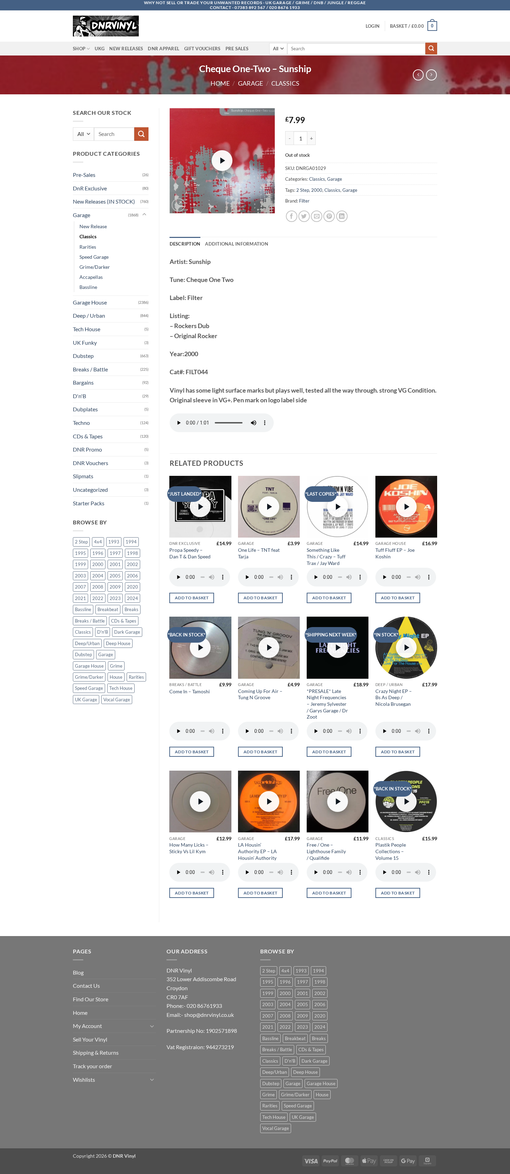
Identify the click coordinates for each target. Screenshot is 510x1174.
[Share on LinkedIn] (342, 216)
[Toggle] (144, 215)
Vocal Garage (116, 699)
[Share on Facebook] (291, 216)
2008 (97, 587)
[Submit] (431, 48)
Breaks (131, 609)
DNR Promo (87, 449)
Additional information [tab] (236, 244)
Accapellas (91, 277)
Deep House (118, 643)
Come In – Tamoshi (189, 691)
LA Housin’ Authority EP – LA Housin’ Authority (257, 851)
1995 (80, 553)
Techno (81, 422)
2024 (132, 598)
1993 (113, 542)
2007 (80, 587)
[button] (373, 26)
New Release (93, 226)
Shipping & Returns (96, 1052)
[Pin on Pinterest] (329, 216)
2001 (115, 564)
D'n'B (79, 396)
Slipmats (83, 476)
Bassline (88, 287)
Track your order (92, 1066)
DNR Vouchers (90, 463)
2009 (115, 587)
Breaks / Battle (90, 369)
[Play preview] (222, 160)
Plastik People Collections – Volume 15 (390, 851)
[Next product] (418, 74)
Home (220, 83)
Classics (285, 83)
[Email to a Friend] (316, 216)
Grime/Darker (94, 267)
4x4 (98, 542)
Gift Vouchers (202, 48)
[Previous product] (431, 74)
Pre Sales (237, 48)
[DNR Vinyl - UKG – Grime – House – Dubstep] (107, 26)
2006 (132, 576)
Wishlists (84, 1079)
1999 (80, 564)
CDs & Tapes (88, 436)
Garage (250, 83)
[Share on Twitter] (304, 216)
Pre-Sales (84, 174)
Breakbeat (107, 609)
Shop (79, 48)
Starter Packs (88, 503)
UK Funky (85, 342)
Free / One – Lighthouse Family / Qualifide (326, 851)
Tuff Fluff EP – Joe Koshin (395, 553)
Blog (78, 972)
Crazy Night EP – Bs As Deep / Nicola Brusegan (393, 697)
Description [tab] (185, 244)
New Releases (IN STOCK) (104, 201)
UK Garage (86, 699)
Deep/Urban (87, 643)
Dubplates (85, 409)
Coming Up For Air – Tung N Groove (260, 694)
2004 (97, 576)
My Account (87, 1025)
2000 (97, 564)
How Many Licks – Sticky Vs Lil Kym (189, 848)
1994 (131, 542)
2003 (80, 576)
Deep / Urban (89, 315)
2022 (97, 598)
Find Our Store (90, 999)
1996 (97, 553)
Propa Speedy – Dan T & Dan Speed (190, 553)
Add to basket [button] (192, 597)
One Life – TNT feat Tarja (259, 553)
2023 (115, 598)
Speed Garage (94, 257)
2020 (132, 587)
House (116, 677)
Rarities (87, 247)
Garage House (90, 302)
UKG (99, 48)
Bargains (83, 382)
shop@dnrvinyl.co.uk (209, 1014)
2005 (115, 576)
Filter (304, 201)
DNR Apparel (163, 48)
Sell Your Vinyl (90, 1039)
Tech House (86, 329)
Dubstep (83, 355)
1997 (115, 553)
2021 (80, 598)
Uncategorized (90, 489)
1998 (132, 553)
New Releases (126, 48)
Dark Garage (127, 632)
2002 (132, 564)
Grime (116, 666)
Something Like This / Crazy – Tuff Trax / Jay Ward (326, 556)
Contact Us (86, 985)
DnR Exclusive (90, 188)
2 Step (81, 542)
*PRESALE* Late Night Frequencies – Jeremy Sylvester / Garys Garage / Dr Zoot (327, 704)
